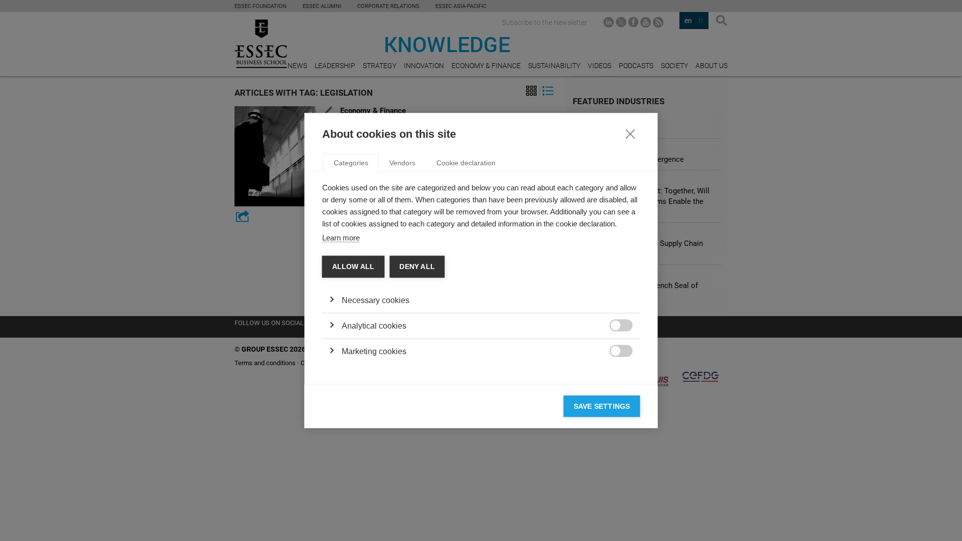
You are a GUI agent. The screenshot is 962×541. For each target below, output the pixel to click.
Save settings (602, 406)
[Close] (630, 134)
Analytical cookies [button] (374, 325)
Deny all (417, 266)
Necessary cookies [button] (375, 300)
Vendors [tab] (402, 163)
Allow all (353, 266)
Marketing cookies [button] (374, 351)
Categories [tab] (351, 163)
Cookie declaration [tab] (466, 163)
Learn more (341, 237)
